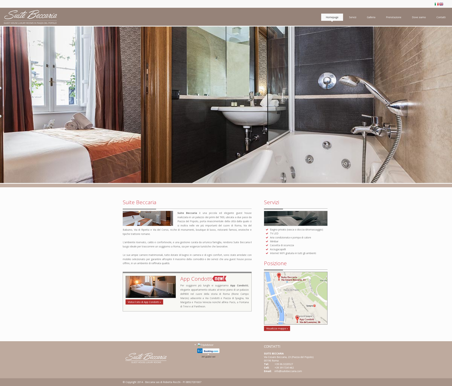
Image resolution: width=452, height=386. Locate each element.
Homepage (332, 17)
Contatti (441, 17)
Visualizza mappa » (277, 328)
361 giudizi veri (208, 356)
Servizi (352, 17)
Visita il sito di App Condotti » (144, 302)
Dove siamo (419, 17)
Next (448, 94)
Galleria (371, 17)
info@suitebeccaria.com (288, 371)
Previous (3, 94)
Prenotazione (393, 17)
